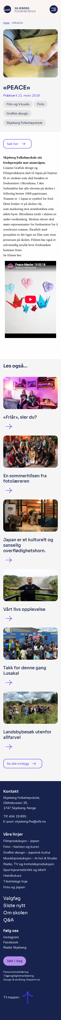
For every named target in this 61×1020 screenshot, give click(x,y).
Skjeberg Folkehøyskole (24, 123)
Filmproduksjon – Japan (21, 841)
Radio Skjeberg (14, 947)
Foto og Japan (14, 887)
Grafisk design (17, 113)
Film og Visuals (18, 104)
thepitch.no (33, 979)
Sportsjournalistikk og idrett (24, 870)
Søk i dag (14, 961)
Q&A (8, 920)
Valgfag (11, 898)
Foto (40, 104)
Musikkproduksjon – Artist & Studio (30, 858)
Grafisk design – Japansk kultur (26, 852)
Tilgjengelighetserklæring (18, 975)
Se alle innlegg (18, 764)
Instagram (11, 937)
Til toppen (11, 997)
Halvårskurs (12, 875)
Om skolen (15, 913)
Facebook (10, 942)
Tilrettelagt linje (15, 881)
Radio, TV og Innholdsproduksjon (28, 864)
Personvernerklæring (15, 971)
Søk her (12, 144)
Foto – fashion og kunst (21, 847)
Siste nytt (14, 905)
